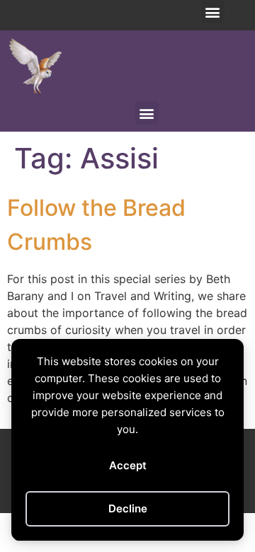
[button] (213, 11)
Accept (128, 465)
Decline (127, 508)
